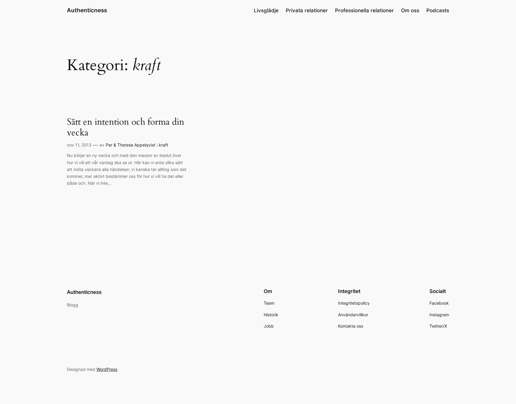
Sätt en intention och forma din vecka (125, 127)
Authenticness (87, 10)
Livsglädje (266, 10)
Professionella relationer (364, 10)
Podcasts (437, 10)
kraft (163, 144)
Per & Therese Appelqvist (130, 144)
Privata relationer (307, 10)
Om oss (410, 10)
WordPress (106, 369)
